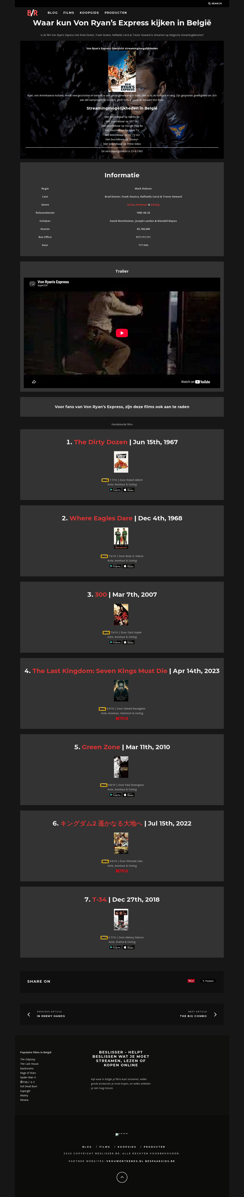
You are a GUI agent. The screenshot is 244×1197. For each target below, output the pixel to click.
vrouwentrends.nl (125, 1161)
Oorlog (155, 204)
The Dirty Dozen (101, 442)
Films (68, 12)
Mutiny (24, 1095)
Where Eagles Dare (101, 518)
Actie (130, 204)
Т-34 (99, 899)
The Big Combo (193, 1016)
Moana (24, 1100)
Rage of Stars (28, 1073)
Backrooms (27, 1068)
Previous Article (49, 1012)
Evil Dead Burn (28, 1086)
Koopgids (89, 12)
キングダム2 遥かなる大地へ (101, 823)
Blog (53, 12)
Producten (116, 12)
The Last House (29, 1063)
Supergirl (25, 1091)
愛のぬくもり (27, 1081)
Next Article (197, 1012)
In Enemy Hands (51, 1016)
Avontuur (141, 204)
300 (101, 594)
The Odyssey (27, 1059)
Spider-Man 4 (28, 1077)
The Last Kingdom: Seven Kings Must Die (99, 671)
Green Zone (101, 747)
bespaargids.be (160, 1161)
